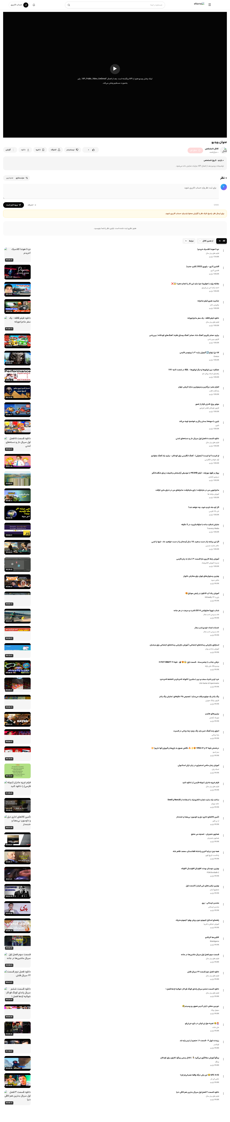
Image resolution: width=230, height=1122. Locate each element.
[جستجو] (69, 5)
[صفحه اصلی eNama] (199, 5)
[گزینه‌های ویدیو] (223, 250)
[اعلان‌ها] (34, 5)
